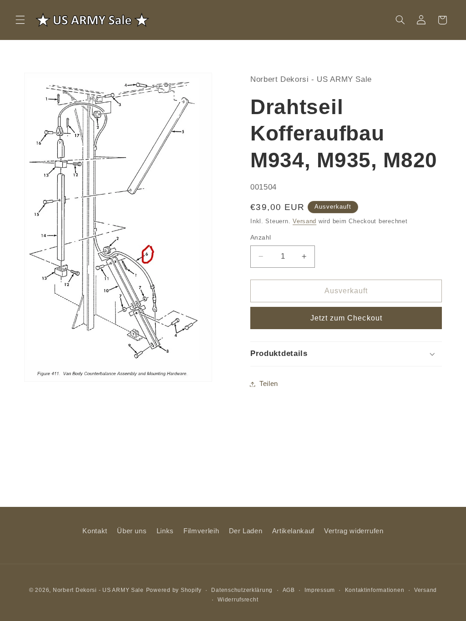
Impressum (319, 590)
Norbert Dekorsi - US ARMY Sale (98, 590)
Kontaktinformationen (375, 590)
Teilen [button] (268, 383)
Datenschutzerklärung (242, 590)
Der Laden (246, 531)
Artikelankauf (293, 531)
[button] (20, 20)
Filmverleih (201, 531)
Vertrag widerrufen (353, 531)
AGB (289, 590)
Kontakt (94, 531)
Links (165, 531)
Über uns (132, 531)
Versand (304, 221)
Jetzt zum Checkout (346, 318)
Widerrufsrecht (238, 599)
